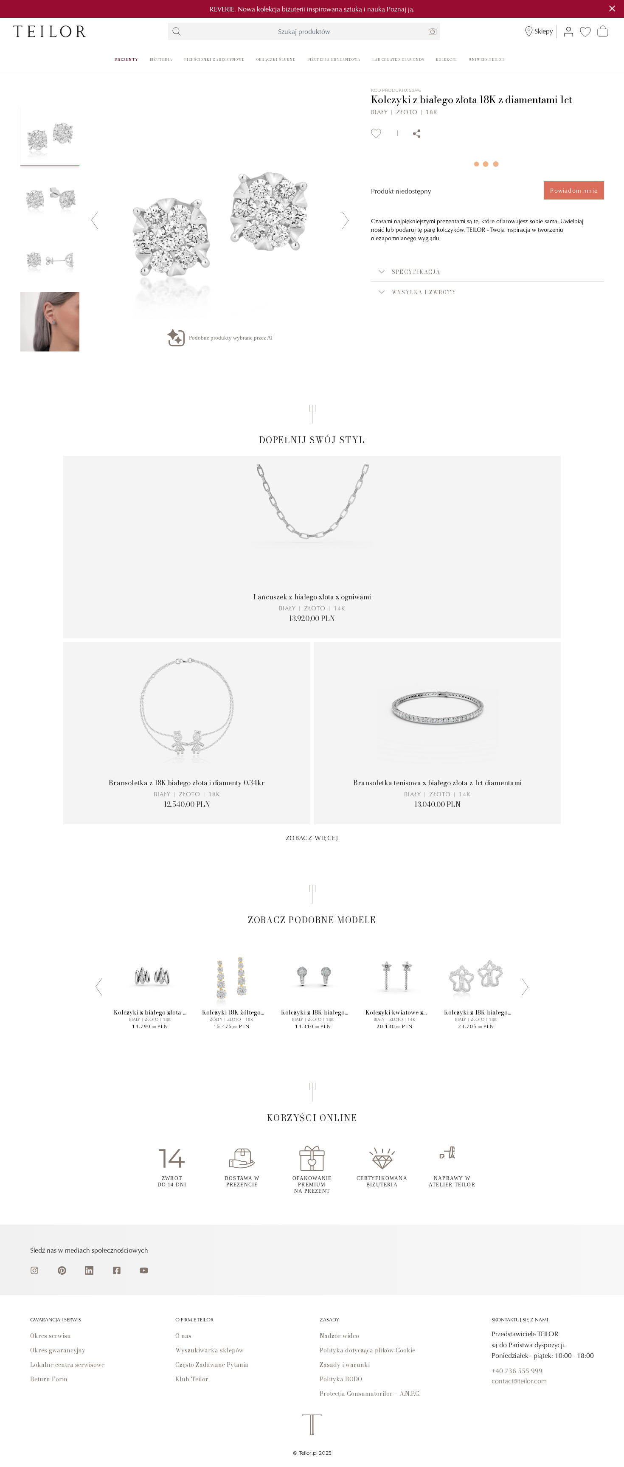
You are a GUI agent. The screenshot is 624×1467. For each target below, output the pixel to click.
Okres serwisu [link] (50, 1336)
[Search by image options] (432, 31)
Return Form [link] (48, 1379)
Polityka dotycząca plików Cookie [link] (367, 1350)
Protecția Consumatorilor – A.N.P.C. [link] (370, 1393)
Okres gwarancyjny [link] (57, 1350)
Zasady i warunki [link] (345, 1364)
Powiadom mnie (574, 190)
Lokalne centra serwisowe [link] (67, 1364)
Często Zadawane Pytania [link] (211, 1364)
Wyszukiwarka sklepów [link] (209, 1350)
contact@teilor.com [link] (519, 1381)
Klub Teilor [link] (191, 1379)
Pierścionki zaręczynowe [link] (214, 59)
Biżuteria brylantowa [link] (333, 59)
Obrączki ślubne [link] (275, 59)
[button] (487, 271)
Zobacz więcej (312, 838)
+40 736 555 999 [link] (517, 1370)
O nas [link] (183, 1336)
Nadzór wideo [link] (339, 1336)
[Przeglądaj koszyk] (603, 31)
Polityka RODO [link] (341, 1379)
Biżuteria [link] (161, 59)
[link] (49, 31)
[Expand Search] (176, 31)
